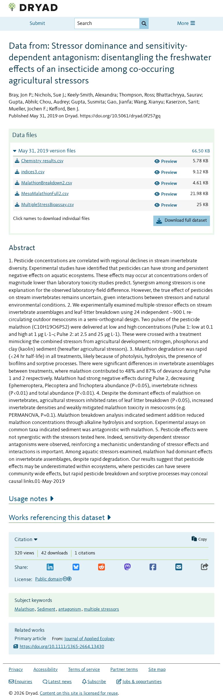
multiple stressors (101, 609)
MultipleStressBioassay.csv (47, 205)
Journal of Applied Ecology (89, 639)
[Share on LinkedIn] (50, 567)
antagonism (69, 609)
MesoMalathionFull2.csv (45, 194)
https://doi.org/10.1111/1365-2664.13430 (62, 647)
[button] (111, 150)
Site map (157, 669)
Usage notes (28, 499)
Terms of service (84, 669)
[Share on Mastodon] (127, 567)
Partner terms (124, 669)
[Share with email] (178, 567)
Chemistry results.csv (42, 161)
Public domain (48, 579)
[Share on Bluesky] (76, 567)
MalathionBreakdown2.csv (46, 183)
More (183, 23)
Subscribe (96, 682)
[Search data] (144, 23)
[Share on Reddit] (101, 567)
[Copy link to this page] (204, 567)
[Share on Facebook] (153, 567)
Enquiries (23, 682)
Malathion (24, 609)
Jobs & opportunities (142, 682)
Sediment (46, 609)
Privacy (16, 669)
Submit (37, 23)
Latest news (60, 682)
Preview (169, 161)
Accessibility (45, 669)
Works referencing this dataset (57, 518)
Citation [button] (24, 539)
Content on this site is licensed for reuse (79, 693)
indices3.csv (32, 172)
